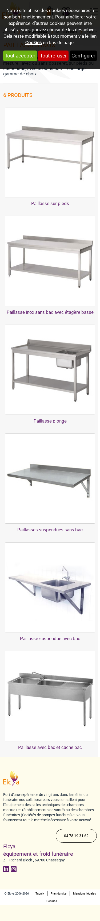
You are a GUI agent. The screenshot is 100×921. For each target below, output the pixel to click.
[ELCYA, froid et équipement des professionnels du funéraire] (11, 778)
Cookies (33, 42)
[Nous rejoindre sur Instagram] (14, 869)
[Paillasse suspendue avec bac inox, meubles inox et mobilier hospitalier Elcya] (50, 587)
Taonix (39, 893)
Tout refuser (53, 55)
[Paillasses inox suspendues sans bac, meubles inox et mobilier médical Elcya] (50, 478)
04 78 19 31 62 (76, 835)
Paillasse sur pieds (50, 203)
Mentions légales (84, 893)
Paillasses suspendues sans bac (50, 530)
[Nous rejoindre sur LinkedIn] (7, 869)
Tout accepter (20, 55)
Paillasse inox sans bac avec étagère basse (50, 312)
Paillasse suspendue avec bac (50, 638)
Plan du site (58, 893)
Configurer (83, 55)
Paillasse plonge (50, 421)
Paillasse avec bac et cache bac (50, 747)
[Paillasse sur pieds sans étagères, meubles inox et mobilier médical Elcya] (50, 152)
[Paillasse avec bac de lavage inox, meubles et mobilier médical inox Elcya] (50, 370)
